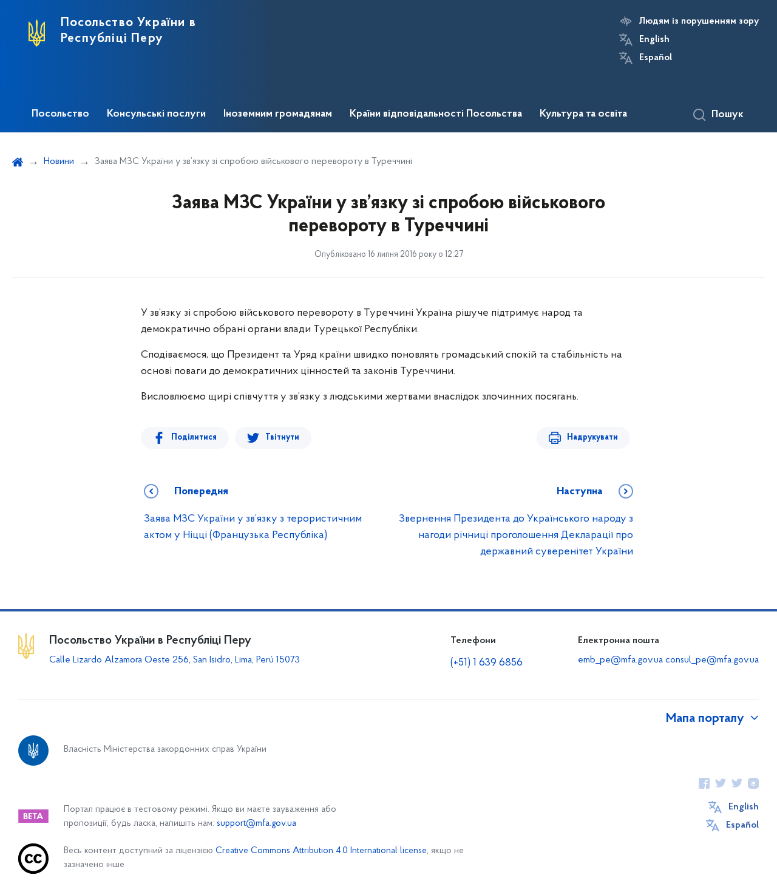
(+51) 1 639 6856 (486, 663)
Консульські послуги (156, 114)
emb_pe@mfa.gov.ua (620, 660)
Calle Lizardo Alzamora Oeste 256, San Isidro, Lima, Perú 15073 (174, 660)
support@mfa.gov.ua (256, 823)
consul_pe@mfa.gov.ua (712, 660)
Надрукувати (592, 437)
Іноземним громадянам (277, 114)
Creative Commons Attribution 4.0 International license (321, 851)
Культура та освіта (583, 114)
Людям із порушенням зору (699, 21)
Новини (59, 161)
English (654, 39)
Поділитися (194, 437)
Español (655, 58)
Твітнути (282, 437)
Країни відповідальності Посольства (436, 114)
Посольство (60, 114)
